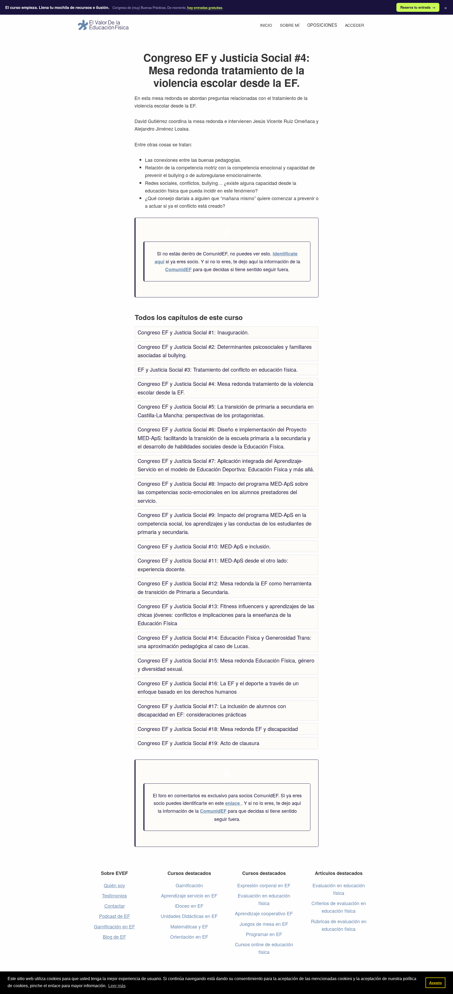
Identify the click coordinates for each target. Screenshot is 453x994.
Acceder (354, 25)
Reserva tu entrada (417, 7)
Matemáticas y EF (189, 926)
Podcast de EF (114, 915)
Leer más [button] (117, 986)
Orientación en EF (189, 936)
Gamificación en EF (114, 926)
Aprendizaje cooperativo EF (264, 913)
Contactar (114, 905)
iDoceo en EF (189, 905)
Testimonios (114, 895)
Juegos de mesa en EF (264, 923)
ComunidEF (178, 269)
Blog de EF (114, 936)
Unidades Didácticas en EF (189, 915)
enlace (233, 803)
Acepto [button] (435, 983)
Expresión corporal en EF (263, 885)
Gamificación (189, 885)
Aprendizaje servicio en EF (189, 895)
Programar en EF (264, 934)
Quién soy (114, 885)
